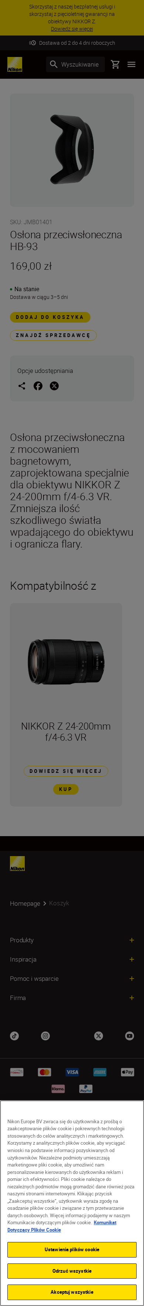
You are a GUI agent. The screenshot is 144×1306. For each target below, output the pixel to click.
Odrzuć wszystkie (72, 1271)
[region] (72, 1203)
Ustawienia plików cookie (72, 1249)
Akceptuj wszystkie (72, 1292)
